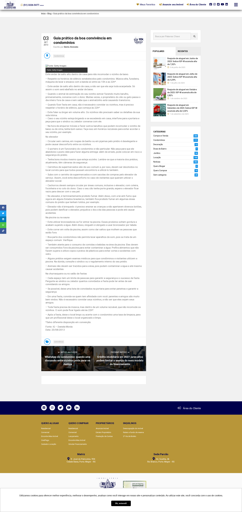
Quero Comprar (160, 170)
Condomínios (59, 56)
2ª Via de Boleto (129, 436)
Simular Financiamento (77, 444)
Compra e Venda (160, 136)
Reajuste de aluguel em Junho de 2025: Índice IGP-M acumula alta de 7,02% (182, 61)
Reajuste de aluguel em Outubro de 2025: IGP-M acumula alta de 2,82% (182, 92)
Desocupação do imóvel (133, 428)
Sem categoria (159, 175)
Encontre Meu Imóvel (49, 436)
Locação (157, 157)
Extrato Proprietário (103, 432)
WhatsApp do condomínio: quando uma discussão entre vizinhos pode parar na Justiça (67, 360)
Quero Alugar (159, 166)
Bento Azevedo (71, 47)
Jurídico (156, 153)
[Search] (194, 36)
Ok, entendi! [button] (121, 503)
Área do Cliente (192, 408)
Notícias (156, 162)
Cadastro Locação (48, 444)
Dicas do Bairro (160, 149)
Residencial (46, 428)
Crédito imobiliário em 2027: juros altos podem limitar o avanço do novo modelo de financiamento (119, 360)
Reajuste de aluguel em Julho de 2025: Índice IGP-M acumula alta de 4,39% (182, 77)
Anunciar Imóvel (102, 428)
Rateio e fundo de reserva (133, 432)
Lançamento (73, 436)
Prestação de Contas (104, 436)
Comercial (45, 432)
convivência (58, 342)
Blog (49, 13)
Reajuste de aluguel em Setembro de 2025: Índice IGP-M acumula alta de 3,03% (182, 108)
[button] (38, 4)
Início (43, 13)
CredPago (45, 440)
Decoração (158, 144)
